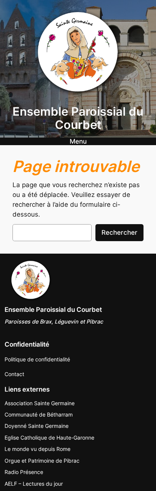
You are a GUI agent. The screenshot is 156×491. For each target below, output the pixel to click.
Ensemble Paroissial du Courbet (78, 118)
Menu (78, 141)
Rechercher (119, 232)
